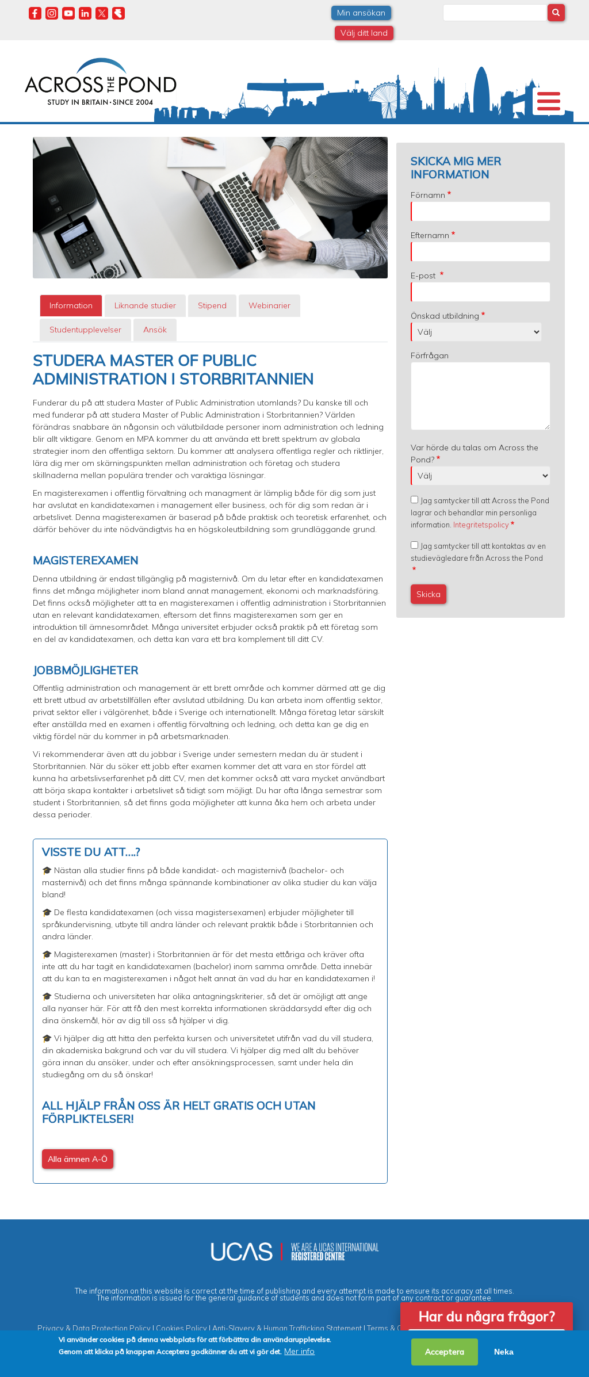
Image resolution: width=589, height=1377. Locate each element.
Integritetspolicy (481, 524)
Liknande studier (145, 305)
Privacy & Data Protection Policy (94, 1328)
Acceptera (444, 1352)
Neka (504, 1351)
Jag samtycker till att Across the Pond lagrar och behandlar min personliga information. (480, 512)
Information (71, 305)
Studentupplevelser (85, 329)
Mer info (299, 1351)
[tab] (71, 305)
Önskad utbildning (445, 316)
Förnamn (428, 195)
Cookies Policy (181, 1328)
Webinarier (269, 305)
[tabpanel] (210, 767)
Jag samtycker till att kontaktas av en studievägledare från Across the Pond (478, 552)
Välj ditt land (364, 33)
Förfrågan (430, 355)
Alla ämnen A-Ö (78, 1159)
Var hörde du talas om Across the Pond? (474, 453)
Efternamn (430, 235)
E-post (424, 275)
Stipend (212, 305)
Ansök (155, 329)
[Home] (100, 79)
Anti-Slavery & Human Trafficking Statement (287, 1328)
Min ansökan (361, 12)
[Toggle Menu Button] (549, 101)
